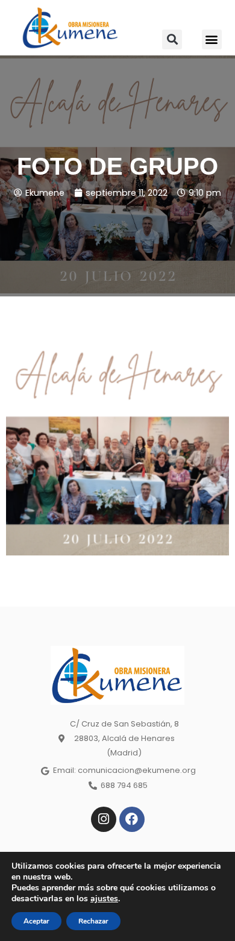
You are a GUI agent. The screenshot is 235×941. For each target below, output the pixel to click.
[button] (172, 39)
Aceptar (36, 921)
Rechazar (93, 921)
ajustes (104, 898)
